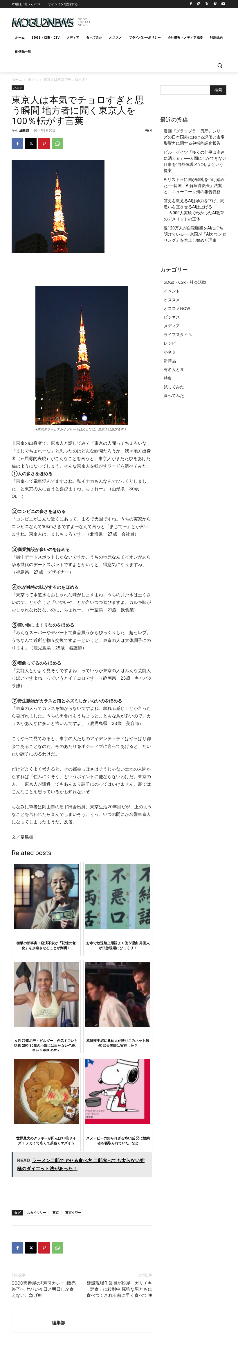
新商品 (170, 360)
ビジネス (172, 317)
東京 (56, 1212)
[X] (207, 4)
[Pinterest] (44, 143)
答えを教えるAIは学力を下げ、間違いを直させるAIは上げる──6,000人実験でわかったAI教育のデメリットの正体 (194, 209)
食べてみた (174, 395)
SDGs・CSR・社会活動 (185, 282)
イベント (172, 291)
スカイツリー (36, 1212)
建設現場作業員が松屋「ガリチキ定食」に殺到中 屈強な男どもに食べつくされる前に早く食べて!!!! (119, 1289)
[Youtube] (223, 4)
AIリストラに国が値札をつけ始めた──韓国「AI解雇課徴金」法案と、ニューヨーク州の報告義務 (194, 185)
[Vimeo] (215, 4)
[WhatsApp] (57, 143)
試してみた (174, 386)
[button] (219, 65)
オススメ (172, 299)
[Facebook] (190, 4)
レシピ (170, 343)
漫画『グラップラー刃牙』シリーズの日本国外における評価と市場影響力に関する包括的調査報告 (194, 137)
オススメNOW (177, 308)
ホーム (17, 79)
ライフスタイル (178, 334)
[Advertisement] (158, 20)
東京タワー (73, 1212)
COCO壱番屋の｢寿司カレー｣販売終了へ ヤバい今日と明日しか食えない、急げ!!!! (44, 1289)
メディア (172, 325)
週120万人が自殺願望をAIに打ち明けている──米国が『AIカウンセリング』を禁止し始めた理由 (195, 234)
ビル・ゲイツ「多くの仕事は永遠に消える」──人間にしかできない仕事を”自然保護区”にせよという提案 (195, 161)
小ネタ (33, 79)
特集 (168, 378)
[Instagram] (199, 4)
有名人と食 (174, 369)
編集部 (24, 130)
